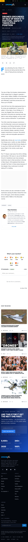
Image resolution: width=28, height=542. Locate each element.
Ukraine (16, 491)
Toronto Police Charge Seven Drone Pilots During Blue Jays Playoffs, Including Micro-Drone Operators (11, 396)
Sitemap (13, 539)
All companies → (4, 491)
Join (24, 525)
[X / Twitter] (2, 469)
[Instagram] (14, 469)
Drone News (17, 476)
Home (3, 9)
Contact (3, 507)
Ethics (2, 512)
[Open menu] (2, 4)
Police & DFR (17, 488)
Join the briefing (8, 431)
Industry (17, 499)
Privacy (3, 539)
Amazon (3, 486)
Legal (9, 205)
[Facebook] (6, 469)
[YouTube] (10, 469)
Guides (16, 483)
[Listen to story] (10, 63)
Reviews (17, 496)
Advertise (3, 510)
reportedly (18, 140)
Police (10, 9)
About (2, 505)
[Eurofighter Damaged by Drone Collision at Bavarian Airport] (14, 316)
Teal (2, 488)
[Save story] (2, 63)
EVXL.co (11, 220)
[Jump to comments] (14, 63)
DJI (2, 476)
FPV (16, 493)
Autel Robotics (4, 478)
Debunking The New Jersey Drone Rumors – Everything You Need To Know (12, 349)
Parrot (2, 483)
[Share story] (6, 63)
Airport (4, 205)
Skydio (2, 481)
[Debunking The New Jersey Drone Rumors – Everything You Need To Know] (14, 340)
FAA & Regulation (19, 486)
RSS (18, 539)
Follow (14, 226)
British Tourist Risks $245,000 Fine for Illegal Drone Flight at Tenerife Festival (12, 373)
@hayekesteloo (19, 223)
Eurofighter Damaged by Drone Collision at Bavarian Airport (10, 326)
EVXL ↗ (3, 515)
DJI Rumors (17, 481)
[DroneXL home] (10, 4)
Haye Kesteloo (12, 210)
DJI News (17, 478)
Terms (8, 539)
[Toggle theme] (25, 4)
